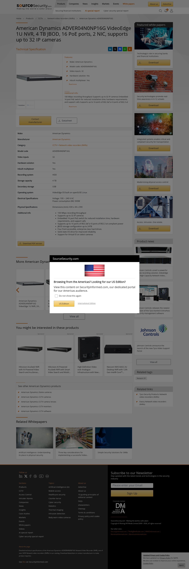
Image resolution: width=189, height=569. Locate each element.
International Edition (87, 303)
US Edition (64, 303)
